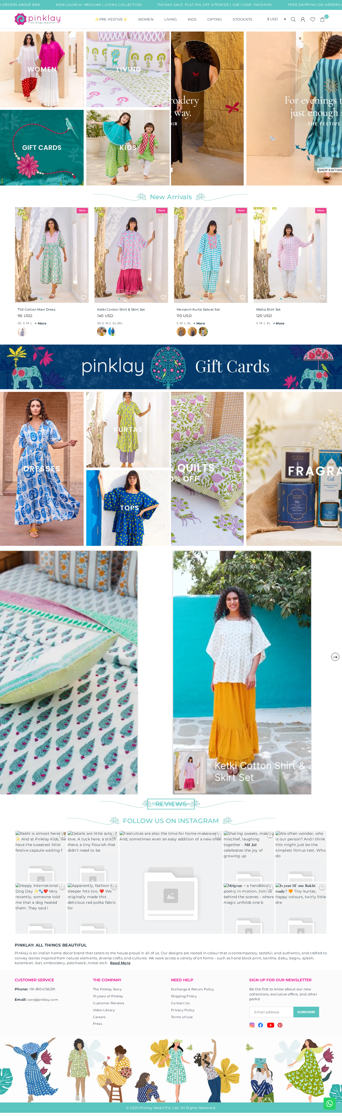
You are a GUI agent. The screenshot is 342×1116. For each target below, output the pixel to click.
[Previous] (178, 108)
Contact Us (180, 1003)
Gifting (214, 19)
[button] (322, 19)
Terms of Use (182, 1017)
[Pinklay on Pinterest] (280, 1026)
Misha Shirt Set (268, 309)
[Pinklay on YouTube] (270, 1026)
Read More (120, 963)
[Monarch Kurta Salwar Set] (211, 255)
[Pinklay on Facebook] (260, 1026)
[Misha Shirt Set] (290, 255)
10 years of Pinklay (108, 996)
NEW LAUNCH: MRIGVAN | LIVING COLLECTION (58, 5)
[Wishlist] (313, 19)
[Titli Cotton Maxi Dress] (52, 255)
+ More (40, 323)
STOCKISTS (242, 19)
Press (97, 1024)
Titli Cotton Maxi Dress (36, 309)
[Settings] (303, 19)
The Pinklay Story (107, 989)
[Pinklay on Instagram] (252, 1026)
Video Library (104, 1010)
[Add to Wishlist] (83, 297)
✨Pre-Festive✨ (111, 19)
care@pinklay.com (42, 1000)
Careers (99, 1017)
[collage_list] (42, 69)
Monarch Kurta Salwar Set (198, 309)
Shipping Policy (184, 996)
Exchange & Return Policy (192, 989)
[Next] (336, 108)
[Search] (293, 19)
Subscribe (306, 1012)
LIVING (170, 19)
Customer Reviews (109, 1003)
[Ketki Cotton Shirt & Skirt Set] (131, 255)
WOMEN (146, 19)
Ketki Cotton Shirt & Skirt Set (121, 309)
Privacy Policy (183, 1010)
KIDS (192, 19)
